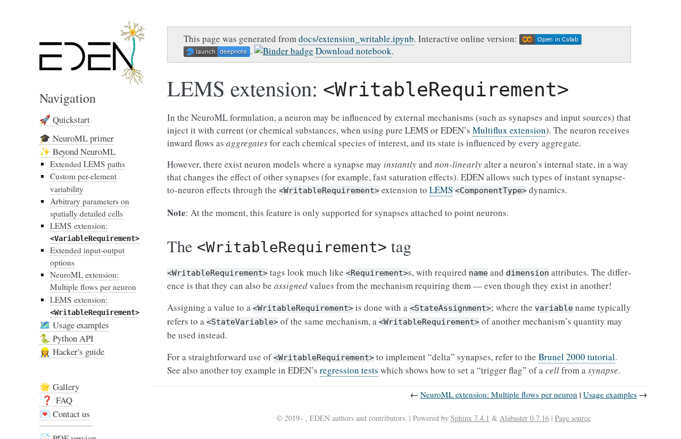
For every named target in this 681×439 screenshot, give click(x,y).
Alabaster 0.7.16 (524, 418)
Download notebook (353, 51)
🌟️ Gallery (59, 386)
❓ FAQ (55, 400)
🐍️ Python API (66, 338)
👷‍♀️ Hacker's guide (71, 351)
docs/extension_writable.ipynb (356, 38)
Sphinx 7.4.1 (470, 418)
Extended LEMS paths (87, 164)
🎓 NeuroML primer (76, 138)
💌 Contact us (64, 414)
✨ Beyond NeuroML (77, 151)
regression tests (349, 370)
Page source (573, 418)
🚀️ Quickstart (64, 119)
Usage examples (610, 394)
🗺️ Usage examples (74, 325)
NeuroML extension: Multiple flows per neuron (93, 280)
